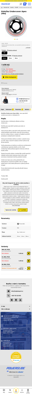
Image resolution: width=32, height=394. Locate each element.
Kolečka (12, 7)
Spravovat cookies (11, 210)
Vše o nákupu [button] (5, 309)
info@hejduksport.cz (17, 291)
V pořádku (23, 210)
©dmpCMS (16, 377)
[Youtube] (20, 300)
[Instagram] (12, 300)
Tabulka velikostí (12, 50)
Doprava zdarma (6, 89)
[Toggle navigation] (20, 4)
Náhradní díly (6, 7)
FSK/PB (16, 7)
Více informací (16, 205)
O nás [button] (3, 306)
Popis (2, 109)
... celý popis (27, 47)
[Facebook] (16, 300)
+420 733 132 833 (16, 295)
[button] (14, 39)
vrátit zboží (8, 94)
